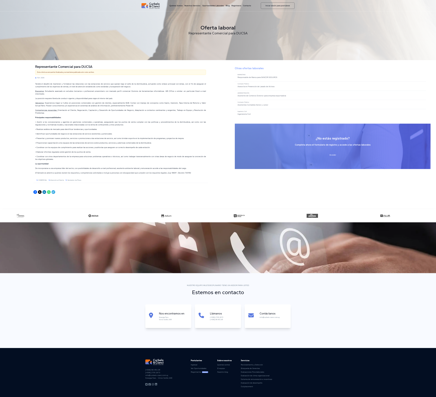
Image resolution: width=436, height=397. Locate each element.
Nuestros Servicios (192, 6)
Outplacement (247, 386)
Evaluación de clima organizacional (255, 376)
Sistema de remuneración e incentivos (256, 379)
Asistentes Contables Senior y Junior (253, 105)
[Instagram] (153, 384)
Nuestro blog (222, 372)
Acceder (332, 155)
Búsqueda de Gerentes (250, 368)
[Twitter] (146, 384)
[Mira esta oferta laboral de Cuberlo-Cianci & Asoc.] (49, 192)
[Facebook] (150, 384)
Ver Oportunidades (198, 368)
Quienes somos (223, 365)
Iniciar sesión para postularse (277, 6)
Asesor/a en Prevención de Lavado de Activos (256, 86)
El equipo (221, 368)
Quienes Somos (176, 6)
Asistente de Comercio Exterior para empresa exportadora (262, 96)
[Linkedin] (156, 384)
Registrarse (236, 6)
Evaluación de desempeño (251, 383)
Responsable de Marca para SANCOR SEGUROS (257, 77)
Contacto (247, 6)
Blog (228, 6)
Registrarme (199, 372)
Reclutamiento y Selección (252, 365)
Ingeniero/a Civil (244, 114)
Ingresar (194, 365)
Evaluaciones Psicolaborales (252, 372)
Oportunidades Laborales (213, 6)
